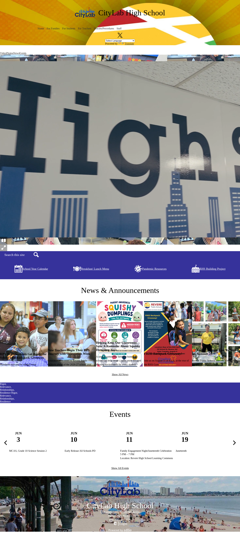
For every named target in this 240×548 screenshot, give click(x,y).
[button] (40, 28)
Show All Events (120, 468)
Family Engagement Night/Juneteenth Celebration (146, 450)
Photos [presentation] (9, 53)
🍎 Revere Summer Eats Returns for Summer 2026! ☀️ (214, 351)
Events (120, 414)
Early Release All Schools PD (80, 450)
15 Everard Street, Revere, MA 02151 (120, 511)
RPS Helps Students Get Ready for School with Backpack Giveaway (23, 355)
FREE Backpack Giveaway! (163, 353)
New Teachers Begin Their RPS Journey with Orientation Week (69, 351)
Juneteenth (181, 450)
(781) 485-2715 (124, 515)
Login (120, 524)
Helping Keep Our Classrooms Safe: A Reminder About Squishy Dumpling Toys (118, 346)
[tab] (3, 53)
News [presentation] (16, 53)
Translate (129, 43)
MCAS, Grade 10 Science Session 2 (28, 450)
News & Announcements (120, 290)
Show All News (120, 374)
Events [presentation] (22, 53)
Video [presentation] (3, 53)
